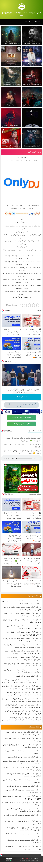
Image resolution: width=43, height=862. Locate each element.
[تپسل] (1, 855)
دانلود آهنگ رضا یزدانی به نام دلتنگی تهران (23, 757)
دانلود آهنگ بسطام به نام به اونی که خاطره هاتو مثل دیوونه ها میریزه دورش (22, 614)
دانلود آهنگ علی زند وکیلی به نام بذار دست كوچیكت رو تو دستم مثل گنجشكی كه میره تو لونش (21, 718)
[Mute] (7, 384)
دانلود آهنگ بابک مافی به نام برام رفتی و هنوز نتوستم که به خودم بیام (23, 733)
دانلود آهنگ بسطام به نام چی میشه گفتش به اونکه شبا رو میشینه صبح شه (23, 627)
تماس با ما (28, 22)
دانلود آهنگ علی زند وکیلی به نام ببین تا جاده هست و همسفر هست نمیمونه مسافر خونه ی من (23, 693)
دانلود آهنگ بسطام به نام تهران (27, 676)
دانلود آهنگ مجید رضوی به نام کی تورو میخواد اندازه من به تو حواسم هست (23, 828)
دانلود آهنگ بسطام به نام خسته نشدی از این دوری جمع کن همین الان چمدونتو (21, 608)
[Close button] (42, 855)
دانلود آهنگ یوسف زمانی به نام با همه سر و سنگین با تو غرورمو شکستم (24, 810)
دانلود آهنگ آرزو (34, 152)
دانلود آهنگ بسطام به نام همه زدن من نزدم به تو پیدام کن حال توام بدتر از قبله (22, 639)
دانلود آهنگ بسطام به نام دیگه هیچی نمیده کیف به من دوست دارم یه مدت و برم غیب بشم (22, 658)
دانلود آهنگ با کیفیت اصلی (21, 417)
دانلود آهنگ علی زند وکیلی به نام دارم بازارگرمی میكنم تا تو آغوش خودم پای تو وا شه (23, 712)
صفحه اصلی (37, 22)
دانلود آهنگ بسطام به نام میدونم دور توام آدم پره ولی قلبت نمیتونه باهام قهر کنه (22, 671)
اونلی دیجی (21, 247)
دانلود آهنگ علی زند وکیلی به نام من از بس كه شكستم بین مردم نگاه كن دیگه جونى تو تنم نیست (21, 681)
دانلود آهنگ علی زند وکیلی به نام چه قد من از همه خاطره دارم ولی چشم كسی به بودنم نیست (21, 687)
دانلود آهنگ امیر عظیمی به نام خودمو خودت (23, 786)
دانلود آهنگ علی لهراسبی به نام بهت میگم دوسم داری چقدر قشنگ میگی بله (22, 762)
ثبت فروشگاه (21, 397)
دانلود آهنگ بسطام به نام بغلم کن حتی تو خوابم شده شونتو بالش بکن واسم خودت (22, 664)
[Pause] (4, 384)
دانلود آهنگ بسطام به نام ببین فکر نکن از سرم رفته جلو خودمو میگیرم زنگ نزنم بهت (23, 652)
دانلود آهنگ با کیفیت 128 (21, 424)
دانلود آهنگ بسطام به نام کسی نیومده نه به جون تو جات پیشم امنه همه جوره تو (21, 602)
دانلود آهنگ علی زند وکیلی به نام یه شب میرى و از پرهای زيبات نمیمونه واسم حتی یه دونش (21, 700)
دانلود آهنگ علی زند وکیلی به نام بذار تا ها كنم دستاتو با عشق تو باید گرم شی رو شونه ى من (23, 706)
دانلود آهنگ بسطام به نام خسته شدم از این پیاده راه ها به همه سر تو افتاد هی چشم (22, 646)
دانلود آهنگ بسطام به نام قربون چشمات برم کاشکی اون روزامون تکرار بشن (24, 633)
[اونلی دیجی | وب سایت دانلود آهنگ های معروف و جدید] (21, 6)
